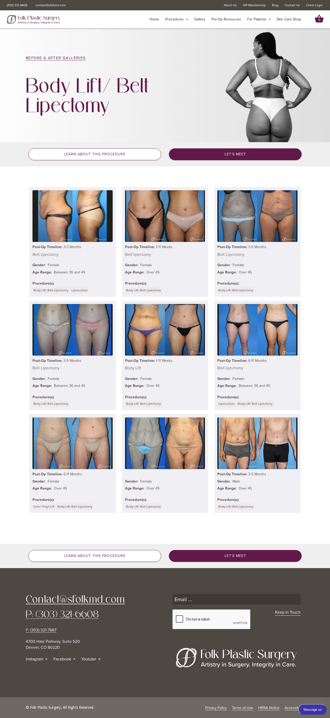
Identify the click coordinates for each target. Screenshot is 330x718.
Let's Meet (235, 154)
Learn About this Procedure (95, 154)
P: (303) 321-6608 (62, 614)
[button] (177, 19)
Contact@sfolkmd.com (75, 599)
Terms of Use (242, 707)
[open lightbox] (72, 216)
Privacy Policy (216, 707)
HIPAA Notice (268, 707)
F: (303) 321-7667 (41, 630)
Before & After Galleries (56, 58)
